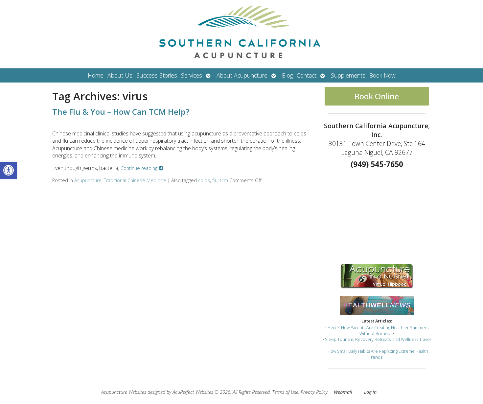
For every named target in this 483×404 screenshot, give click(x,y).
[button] (8, 170)
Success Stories (156, 75)
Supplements (348, 75)
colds (204, 180)
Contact (306, 75)
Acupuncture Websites (123, 392)
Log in (370, 392)
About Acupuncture (242, 75)
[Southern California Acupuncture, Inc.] (241, 34)
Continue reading (140, 168)
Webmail (343, 392)
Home (96, 75)
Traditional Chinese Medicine (135, 180)
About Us (119, 75)
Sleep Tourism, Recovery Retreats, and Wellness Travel (378, 339)
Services (191, 75)
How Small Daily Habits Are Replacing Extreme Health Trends (378, 354)
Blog (287, 75)
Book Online (377, 96)
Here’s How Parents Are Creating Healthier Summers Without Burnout (378, 330)
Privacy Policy (314, 392)
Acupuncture (88, 180)
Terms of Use (285, 392)
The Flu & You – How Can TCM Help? (120, 111)
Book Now (382, 75)
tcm (224, 180)
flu (215, 180)
